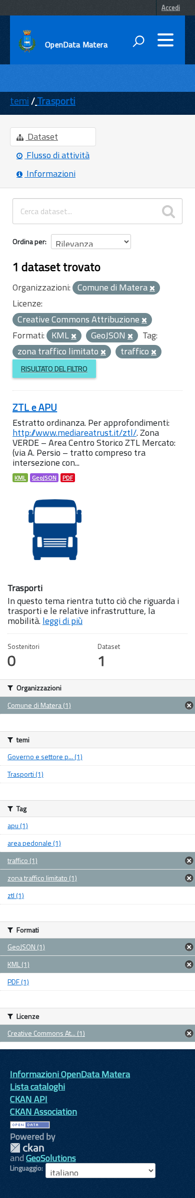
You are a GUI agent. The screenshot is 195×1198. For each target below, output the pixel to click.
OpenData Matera (76, 44)
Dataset (42, 136)
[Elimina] (152, 289)
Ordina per (28, 241)
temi (19, 100)
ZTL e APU (34, 407)
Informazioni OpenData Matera (70, 1074)
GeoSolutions (51, 1158)
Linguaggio (26, 1168)
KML (20, 477)
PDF (67, 477)
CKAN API (29, 1099)
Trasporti (56, 100)
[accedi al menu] (166, 40)
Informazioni (50, 173)
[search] (168, 211)
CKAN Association (43, 1111)
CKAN (27, 1148)
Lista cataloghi (37, 1086)
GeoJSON (44, 477)
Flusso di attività (57, 155)
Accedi (171, 7)
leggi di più (62, 620)
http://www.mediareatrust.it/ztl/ (74, 432)
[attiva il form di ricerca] (138, 40)
